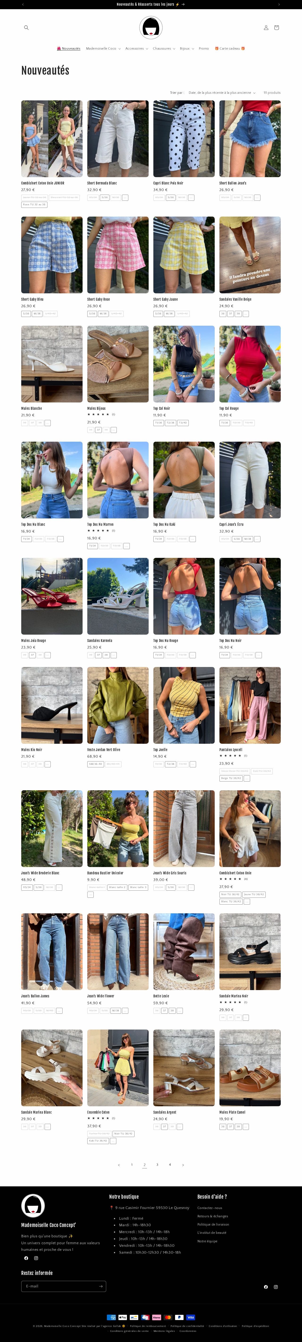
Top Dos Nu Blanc (33, 524)
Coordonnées (188, 1331)
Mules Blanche (31, 408)
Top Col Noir (161, 408)
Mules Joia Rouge (33, 641)
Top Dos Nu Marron (100, 524)
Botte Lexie (161, 996)
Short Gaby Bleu (32, 299)
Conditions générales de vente (129, 1331)
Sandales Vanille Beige (235, 299)
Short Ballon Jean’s (233, 183)
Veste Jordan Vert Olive (103, 750)
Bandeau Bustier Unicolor (105, 873)
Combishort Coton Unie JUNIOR (42, 183)
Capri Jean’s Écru (231, 524)
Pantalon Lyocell (231, 750)
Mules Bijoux (96, 408)
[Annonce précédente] (23, 4)
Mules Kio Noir (31, 750)
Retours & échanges (212, 1216)
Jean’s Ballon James (35, 996)
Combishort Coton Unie (235, 873)
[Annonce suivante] (279, 4)
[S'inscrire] (101, 1286)
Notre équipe (207, 1241)
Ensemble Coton (98, 1112)
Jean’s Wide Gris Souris (169, 873)
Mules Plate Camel (232, 1112)
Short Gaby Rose (98, 299)
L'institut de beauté (211, 1233)
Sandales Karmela (99, 641)
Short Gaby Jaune (165, 299)
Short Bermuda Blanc (102, 183)
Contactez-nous (209, 1208)
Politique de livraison (213, 1225)
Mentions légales (164, 1331)
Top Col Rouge (229, 408)
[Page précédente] (119, 1165)
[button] (26, 27)
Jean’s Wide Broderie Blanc (40, 873)
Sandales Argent (164, 1112)
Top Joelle (160, 750)
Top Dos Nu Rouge (165, 641)
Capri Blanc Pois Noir (168, 183)
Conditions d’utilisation (223, 1326)
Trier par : (177, 93)
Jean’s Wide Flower (100, 996)
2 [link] (145, 1165)
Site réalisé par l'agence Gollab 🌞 (104, 1326)
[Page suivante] (183, 1165)
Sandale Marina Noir (233, 996)
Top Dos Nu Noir (230, 641)
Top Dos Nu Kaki (164, 524)
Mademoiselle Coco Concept (62, 1326)
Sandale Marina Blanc (36, 1112)
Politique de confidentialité (187, 1326)
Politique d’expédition (255, 1326)
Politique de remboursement (148, 1326)
